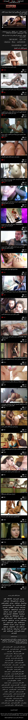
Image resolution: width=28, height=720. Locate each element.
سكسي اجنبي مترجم (19, 667)
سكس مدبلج (10, 669)
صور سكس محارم (5, 702)
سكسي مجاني (9, 655)
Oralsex (9, 598)
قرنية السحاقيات (14, 609)
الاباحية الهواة (20, 1)
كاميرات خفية (22, 609)
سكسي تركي (15, 664)
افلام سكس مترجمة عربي (8, 678)
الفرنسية (12, 624)
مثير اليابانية (17, 603)
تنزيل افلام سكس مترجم (16, 45)
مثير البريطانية (7, 41)
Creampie (15, 613)
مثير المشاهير (11, 620)
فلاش (4, 631)
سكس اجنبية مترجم (6, 664)
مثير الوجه (6, 616)
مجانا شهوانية (12, 626)
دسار (4, 622)
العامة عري (5, 607)
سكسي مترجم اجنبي (7, 693)
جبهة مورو (22, 598)
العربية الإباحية (10, 631)
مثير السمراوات (21, 611)
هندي (17, 626)
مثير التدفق (6, 626)
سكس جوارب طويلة (13, 39)
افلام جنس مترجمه (15, 685)
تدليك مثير (4, 628)
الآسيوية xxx (6, 1)
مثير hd (13, 1)
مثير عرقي (16, 607)
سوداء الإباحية (23, 620)
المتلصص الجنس (5, 603)
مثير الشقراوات (6, 609)
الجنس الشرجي (12, 689)
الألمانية (14, 611)
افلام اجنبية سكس (20, 696)
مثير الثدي (6, 611)
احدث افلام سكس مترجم (9, 696)
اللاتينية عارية (23, 628)
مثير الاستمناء (24, 603)
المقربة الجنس (10, 622)
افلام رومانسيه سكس (8, 646)
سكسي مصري (17, 669)
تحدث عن (17, 620)
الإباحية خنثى (14, 633)
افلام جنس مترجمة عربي (7, 687)
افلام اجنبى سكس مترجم (20, 676)
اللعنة (5, 598)
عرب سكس (5, 689)
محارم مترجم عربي (8, 653)
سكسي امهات (7, 671)
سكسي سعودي (7, 682)
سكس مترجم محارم (17, 698)
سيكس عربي (23, 664)
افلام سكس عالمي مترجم (17, 658)
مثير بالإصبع (22, 626)
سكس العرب (23, 685)
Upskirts (6, 624)
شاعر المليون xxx (14, 601)
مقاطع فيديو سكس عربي (20, 687)
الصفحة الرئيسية (14, 709)
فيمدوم (10, 611)
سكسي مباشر (9, 698)
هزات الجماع (9, 628)
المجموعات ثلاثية (9, 618)
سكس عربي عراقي (9, 662)
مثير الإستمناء (22, 613)
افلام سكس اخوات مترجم (8, 676)
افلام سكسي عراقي (9, 700)
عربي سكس (12, 691)
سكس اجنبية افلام (19, 705)
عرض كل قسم (14, 636)
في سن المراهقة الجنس (14, 2)
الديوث (15, 618)
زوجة (13, 605)
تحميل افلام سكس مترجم (14, 595)
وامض (3, 618)
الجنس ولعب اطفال (7, 613)
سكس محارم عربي (9, 705)
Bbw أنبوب (10, 607)
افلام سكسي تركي (18, 660)
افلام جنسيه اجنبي (21, 689)
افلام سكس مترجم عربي (18, 682)
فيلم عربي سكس (20, 691)
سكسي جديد (7, 673)
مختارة (15, 622)
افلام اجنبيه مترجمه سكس (19, 693)
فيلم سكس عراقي (19, 700)
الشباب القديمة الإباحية (20, 605)
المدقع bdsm (16, 616)
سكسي (6, 691)
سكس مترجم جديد (8, 667)
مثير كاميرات (4, 620)
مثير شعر (22, 616)
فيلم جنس (9, 651)
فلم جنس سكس (5, 649)
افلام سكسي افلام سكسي (18, 671)
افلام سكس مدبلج (17, 651)
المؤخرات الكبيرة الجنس (19, 631)
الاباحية (19, 680)
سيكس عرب (24, 702)
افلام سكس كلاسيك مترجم (17, 673)
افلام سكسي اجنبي (15, 702)
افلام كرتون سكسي (19, 662)
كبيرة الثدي (22, 601)
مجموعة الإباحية (21, 622)
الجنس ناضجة (16, 598)
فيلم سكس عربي (9, 660)
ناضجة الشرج (6, 601)
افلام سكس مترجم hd (19, 653)
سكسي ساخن (23, 649)
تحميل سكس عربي (14, 649)
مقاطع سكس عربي (11, 680)
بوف (11, 616)
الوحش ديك (22, 624)
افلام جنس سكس (6, 685)
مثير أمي (16, 624)
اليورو (21, 39)
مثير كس (11, 603)
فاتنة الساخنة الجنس (21, 41)
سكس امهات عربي (18, 655)
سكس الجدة (22, 607)
